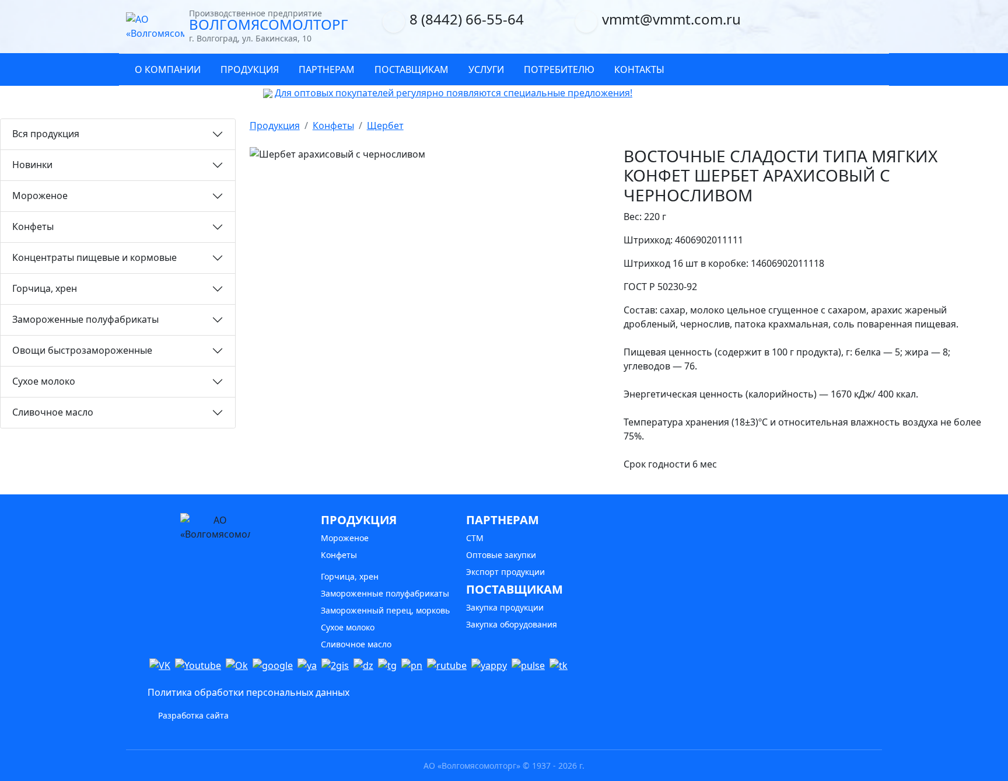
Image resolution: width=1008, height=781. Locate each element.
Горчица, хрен (44, 288)
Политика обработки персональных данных (248, 692)
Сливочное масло (52, 412)
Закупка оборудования (511, 624)
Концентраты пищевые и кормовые (94, 257)
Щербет (385, 125)
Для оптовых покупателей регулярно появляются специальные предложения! (453, 92)
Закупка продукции (505, 607)
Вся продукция (45, 133)
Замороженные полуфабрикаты (85, 319)
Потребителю (559, 69)
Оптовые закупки (501, 554)
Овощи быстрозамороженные (82, 350)
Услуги (486, 69)
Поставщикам (411, 69)
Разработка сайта (192, 715)
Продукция (249, 69)
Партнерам (327, 69)
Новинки (32, 164)
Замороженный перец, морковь (385, 610)
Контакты (639, 69)
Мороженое (40, 195)
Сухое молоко (43, 381)
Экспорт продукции (505, 571)
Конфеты (33, 226)
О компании (168, 69)
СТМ (475, 537)
